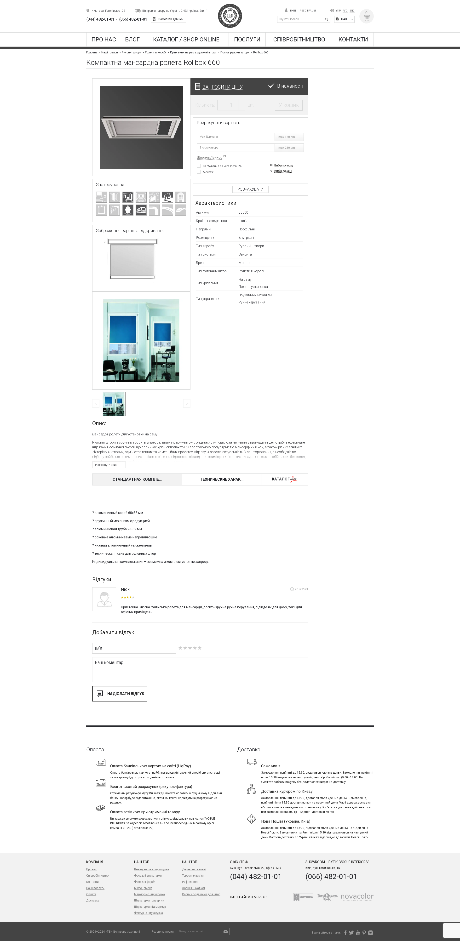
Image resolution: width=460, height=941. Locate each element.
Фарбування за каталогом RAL (223, 166)
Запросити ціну (222, 87)
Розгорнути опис (106, 465)
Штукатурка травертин (149, 900)
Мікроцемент (143, 888)
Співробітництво (299, 39)
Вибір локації (283, 171)
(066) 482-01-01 (331, 876)
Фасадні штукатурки (148, 875)
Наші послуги (95, 888)
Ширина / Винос (209, 157)
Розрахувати (250, 189)
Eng (352, 10)
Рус (345, 10)
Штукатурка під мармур (150, 906)
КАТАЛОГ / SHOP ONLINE (186, 39)
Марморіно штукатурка (149, 894)
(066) (133, 19)
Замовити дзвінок (170, 19)
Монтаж (208, 172)
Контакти (353, 39)
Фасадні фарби (144, 882)
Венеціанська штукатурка (151, 869)
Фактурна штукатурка (148, 913)
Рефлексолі (190, 882)
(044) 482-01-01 (256, 876)
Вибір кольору (283, 165)
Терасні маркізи (193, 875)
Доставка (92, 900)
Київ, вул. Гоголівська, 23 (108, 10)
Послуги (247, 39)
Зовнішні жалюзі (193, 888)
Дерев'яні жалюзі (194, 869)
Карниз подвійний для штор (201, 894)
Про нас (104, 39)
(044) (100, 19)
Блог (132, 39)
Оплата (91, 894)
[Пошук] (327, 19)
